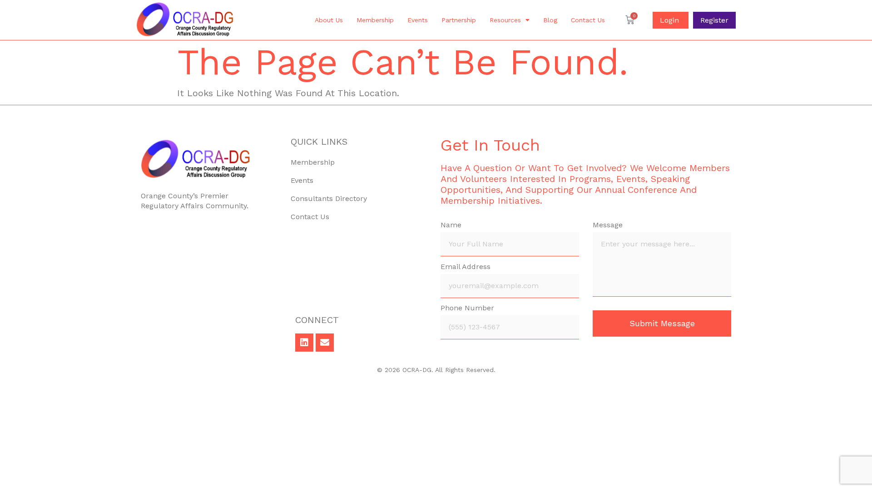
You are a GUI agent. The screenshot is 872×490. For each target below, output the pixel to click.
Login (670, 20)
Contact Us (588, 20)
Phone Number (467, 308)
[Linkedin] (304, 342)
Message (608, 225)
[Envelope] (325, 342)
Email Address (465, 267)
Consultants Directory (329, 198)
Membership (375, 20)
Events (417, 20)
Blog (550, 20)
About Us (329, 20)
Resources (505, 20)
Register (714, 20)
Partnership (458, 20)
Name (451, 225)
